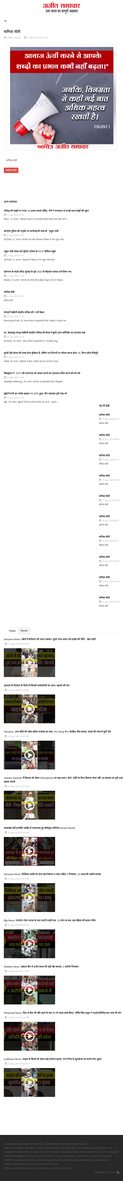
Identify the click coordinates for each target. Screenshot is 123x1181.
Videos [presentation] (12, 631)
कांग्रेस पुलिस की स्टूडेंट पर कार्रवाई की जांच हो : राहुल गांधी (31, 231)
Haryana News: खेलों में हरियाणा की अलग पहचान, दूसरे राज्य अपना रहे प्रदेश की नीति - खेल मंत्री (50, 639)
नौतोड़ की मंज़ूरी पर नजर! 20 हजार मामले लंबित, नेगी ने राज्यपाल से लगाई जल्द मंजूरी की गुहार (46, 211)
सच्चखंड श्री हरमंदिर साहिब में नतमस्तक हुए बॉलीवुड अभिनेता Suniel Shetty (39, 828)
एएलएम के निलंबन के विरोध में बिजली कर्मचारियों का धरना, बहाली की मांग (36, 685)
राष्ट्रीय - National (13, 38)
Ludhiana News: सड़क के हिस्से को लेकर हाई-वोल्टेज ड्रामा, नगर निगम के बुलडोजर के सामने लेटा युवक (52, 1059)
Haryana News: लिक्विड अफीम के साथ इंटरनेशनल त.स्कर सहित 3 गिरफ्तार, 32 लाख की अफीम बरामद (52, 874)
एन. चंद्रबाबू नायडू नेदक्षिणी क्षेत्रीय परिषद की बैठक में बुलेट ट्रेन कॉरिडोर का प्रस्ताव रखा (44, 332)
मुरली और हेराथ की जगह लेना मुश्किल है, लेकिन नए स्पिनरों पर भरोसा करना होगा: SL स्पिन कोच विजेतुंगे (51, 353)
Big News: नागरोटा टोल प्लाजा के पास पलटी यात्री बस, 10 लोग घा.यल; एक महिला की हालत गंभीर (50, 920)
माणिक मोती (9, 292)
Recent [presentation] (24, 631)
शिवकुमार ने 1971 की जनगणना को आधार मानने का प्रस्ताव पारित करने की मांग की (42, 373)
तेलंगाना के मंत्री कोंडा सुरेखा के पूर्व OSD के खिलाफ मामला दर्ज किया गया (37, 271)
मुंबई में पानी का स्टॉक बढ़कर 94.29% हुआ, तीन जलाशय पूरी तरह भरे (35, 393)
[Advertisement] (28, 1120)
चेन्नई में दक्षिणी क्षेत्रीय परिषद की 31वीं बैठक (24, 312)
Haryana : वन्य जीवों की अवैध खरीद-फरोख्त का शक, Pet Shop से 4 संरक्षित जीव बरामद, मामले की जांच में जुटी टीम (57, 731)
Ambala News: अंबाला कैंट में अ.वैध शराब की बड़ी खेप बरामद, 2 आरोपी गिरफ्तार (41, 966)
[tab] (12, 630)
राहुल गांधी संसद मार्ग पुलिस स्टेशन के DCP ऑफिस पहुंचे (30, 251)
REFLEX (112, 1172)
